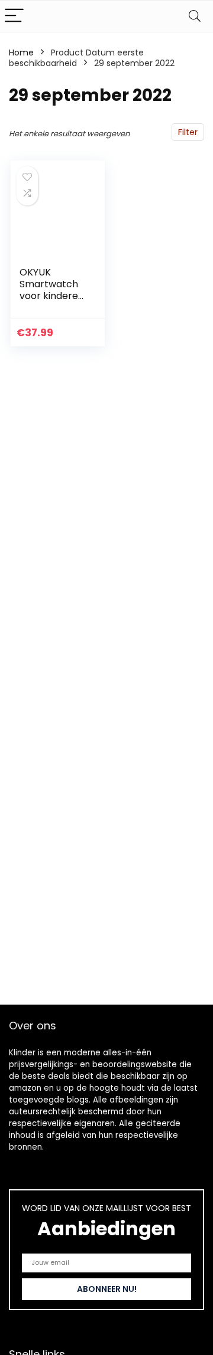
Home (21, 52)
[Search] (194, 16)
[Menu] (14, 16)
